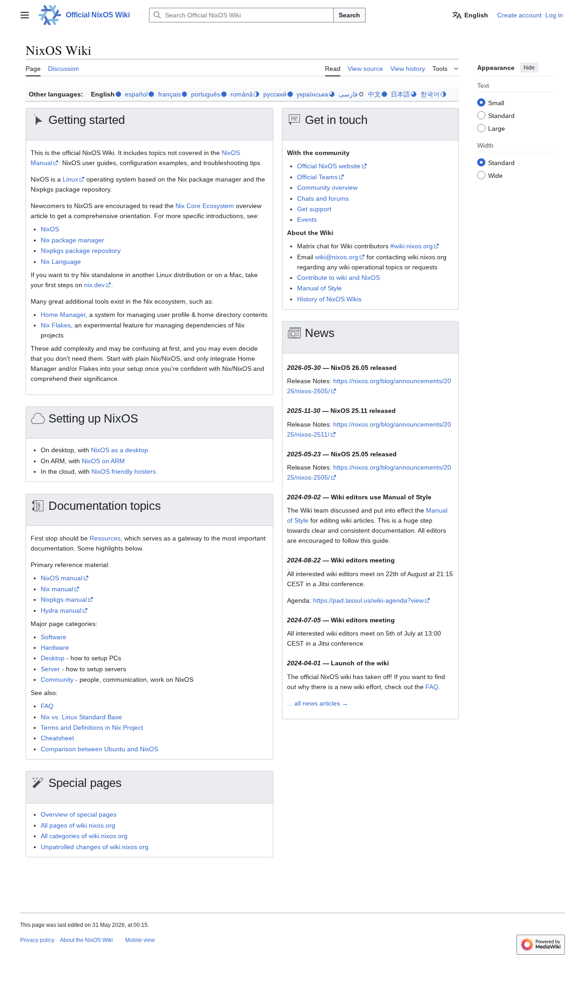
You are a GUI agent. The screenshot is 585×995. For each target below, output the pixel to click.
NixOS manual (61, 578)
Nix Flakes (56, 325)
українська (312, 94)
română (241, 94)
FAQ (47, 706)
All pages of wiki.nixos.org (78, 825)
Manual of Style (319, 288)
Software (53, 637)
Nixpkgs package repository (81, 250)
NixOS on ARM (103, 461)
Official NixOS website (329, 166)
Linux (70, 179)
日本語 (400, 94)
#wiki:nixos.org (411, 246)
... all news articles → (317, 703)
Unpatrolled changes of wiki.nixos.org (95, 847)
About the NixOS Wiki (86, 940)
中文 (374, 94)
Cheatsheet (57, 738)
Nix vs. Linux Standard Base (81, 717)
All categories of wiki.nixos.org (84, 836)
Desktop (52, 658)
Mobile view (140, 940)
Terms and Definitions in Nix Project (92, 727)
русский (275, 94)
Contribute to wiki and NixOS (338, 277)
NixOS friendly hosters (123, 471)
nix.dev (94, 285)
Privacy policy (37, 940)
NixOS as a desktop (119, 450)
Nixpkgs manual (64, 599)
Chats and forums (323, 198)
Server (50, 669)
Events (307, 219)
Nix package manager (72, 240)
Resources (105, 538)
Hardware (55, 647)
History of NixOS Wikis (329, 299)
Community (57, 679)
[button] (24, 15)
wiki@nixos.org (336, 257)
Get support (314, 209)
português (205, 94)
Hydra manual (61, 610)
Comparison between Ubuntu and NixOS (99, 749)
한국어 (430, 94)
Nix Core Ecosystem (205, 205)
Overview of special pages (79, 814)
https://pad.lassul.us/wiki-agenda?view (368, 600)
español (136, 94)
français (169, 94)
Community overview (327, 187)
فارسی (348, 94)
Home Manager (63, 314)
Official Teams (317, 177)
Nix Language (61, 261)
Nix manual (57, 589)
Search (349, 15)
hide (529, 67)
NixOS (50, 229)
